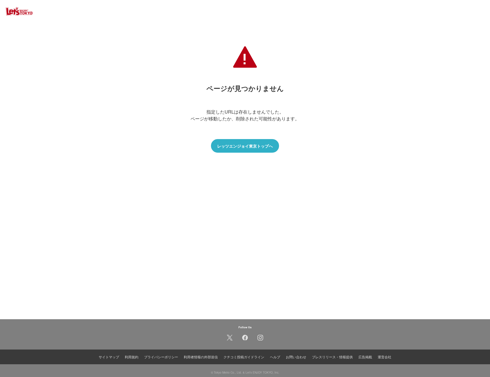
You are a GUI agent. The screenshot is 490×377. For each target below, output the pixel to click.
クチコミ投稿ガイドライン (243, 356)
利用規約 (131, 356)
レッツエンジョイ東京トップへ (245, 146)
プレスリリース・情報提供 (332, 356)
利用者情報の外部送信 (201, 356)
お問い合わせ (296, 356)
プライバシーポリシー (161, 356)
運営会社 (384, 356)
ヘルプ (275, 356)
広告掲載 (365, 356)
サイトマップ (109, 356)
